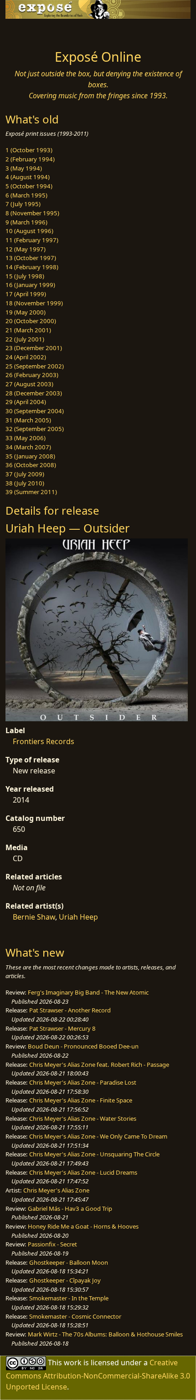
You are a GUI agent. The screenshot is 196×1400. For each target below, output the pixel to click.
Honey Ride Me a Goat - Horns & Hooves (83, 1226)
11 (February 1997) (31, 240)
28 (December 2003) (33, 393)
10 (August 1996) (29, 231)
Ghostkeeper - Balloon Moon (68, 1262)
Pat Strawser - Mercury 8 (62, 1028)
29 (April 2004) (25, 402)
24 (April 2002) (25, 357)
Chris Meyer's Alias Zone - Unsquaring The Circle (94, 1154)
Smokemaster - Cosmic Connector (75, 1316)
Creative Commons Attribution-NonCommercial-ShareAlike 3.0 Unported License (98, 1374)
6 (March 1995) (26, 195)
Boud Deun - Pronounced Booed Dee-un (83, 1046)
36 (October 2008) (30, 465)
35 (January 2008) (30, 456)
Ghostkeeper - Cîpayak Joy (65, 1280)
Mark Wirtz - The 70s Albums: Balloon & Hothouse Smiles (105, 1334)
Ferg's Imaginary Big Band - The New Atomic (88, 992)
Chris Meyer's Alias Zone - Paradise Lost (82, 1082)
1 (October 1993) (28, 150)
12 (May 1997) (25, 249)
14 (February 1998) (31, 267)
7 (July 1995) (23, 204)
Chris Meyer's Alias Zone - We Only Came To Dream (98, 1136)
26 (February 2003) (31, 375)
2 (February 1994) (30, 159)
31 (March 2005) (28, 420)
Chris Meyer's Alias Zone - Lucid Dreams (83, 1172)
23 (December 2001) (33, 348)
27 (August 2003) (29, 384)
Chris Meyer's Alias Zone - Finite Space (80, 1100)
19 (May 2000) (25, 312)
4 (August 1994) (27, 177)
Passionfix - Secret (52, 1244)
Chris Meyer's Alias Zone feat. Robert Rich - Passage (99, 1064)
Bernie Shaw (34, 917)
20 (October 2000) (30, 321)
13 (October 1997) (30, 258)
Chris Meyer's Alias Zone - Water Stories (82, 1118)
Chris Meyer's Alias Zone (56, 1190)
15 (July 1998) (24, 276)
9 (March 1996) (26, 222)
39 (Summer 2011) (31, 492)
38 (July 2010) (24, 483)
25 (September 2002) (34, 366)
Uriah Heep (78, 917)
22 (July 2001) (24, 339)
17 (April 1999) (25, 294)
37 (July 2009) (24, 474)
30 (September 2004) (34, 411)
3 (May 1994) (23, 168)
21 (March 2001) (28, 330)
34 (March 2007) (28, 447)
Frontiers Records (43, 741)
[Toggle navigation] (29, 31)
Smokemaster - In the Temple (68, 1298)
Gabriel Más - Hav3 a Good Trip (70, 1208)
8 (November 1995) (32, 213)
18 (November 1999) (34, 303)
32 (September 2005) (34, 429)
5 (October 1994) (28, 186)
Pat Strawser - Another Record (70, 1010)
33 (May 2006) (25, 438)
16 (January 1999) (30, 285)
